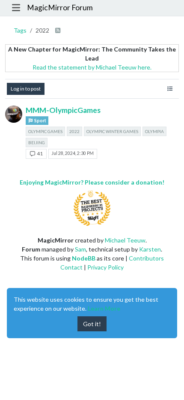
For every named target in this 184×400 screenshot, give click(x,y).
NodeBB (83, 258)
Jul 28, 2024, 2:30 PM (72, 153)
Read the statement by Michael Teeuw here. (92, 67)
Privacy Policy (105, 267)
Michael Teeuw (125, 240)
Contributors (146, 258)
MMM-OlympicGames (63, 110)
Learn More (104, 308)
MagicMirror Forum (60, 7)
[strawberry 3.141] (13, 114)
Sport (39, 120)
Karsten (150, 249)
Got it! (92, 323)
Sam (80, 249)
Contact (71, 267)
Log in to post (26, 88)
